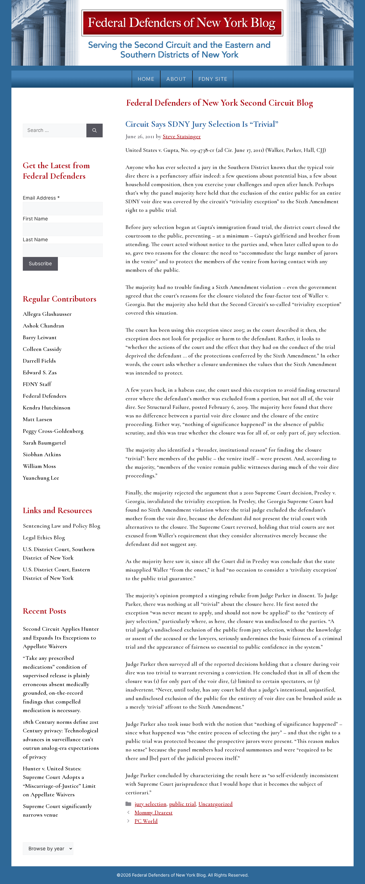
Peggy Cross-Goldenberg (53, 431)
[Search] (94, 130)
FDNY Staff (37, 384)
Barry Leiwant (40, 337)
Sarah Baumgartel (44, 442)
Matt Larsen (37, 419)
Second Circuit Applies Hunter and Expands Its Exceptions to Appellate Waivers (61, 637)
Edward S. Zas (40, 372)
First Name (35, 219)
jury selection (151, 804)
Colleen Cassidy (42, 349)
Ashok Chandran (43, 325)
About (176, 79)
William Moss (39, 466)
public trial (182, 804)
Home (146, 79)
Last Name (35, 239)
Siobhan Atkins (42, 454)
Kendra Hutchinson (46, 407)
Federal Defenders (44, 395)
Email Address (41, 198)
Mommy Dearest (154, 812)
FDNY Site (213, 79)
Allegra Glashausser (47, 314)
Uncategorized (215, 804)
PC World (146, 821)
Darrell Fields (39, 360)
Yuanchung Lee (41, 477)
